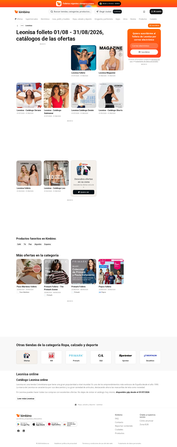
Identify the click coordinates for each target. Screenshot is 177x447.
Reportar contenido (124, 426)
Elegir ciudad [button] (105, 11)
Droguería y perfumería (104, 19)
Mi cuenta (157, 11)
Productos (143, 19)
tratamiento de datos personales (146, 61)
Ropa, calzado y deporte (82, 19)
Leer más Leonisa (25, 398)
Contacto (119, 422)
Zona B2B (144, 424)
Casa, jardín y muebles (61, 19)
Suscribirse (155, 25)
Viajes (118, 19)
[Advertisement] (43, 62)
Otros (125, 19)
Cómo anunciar (146, 420)
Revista (133, 19)
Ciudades (153, 19)
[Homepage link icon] (76, 405)
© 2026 (42, 443)
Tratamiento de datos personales (129, 443)
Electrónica (45, 19)
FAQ (117, 418)
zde (128, 392)
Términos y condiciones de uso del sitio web (97, 443)
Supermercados (32, 19)
